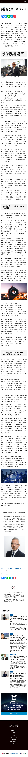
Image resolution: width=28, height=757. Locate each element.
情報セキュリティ (13, 741)
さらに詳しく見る (14, 713)
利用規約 (14, 739)
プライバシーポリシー (13, 743)
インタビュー (4, 7)
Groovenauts (14, 591)
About (14, 735)
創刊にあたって (14, 737)
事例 (14, 732)
